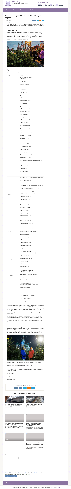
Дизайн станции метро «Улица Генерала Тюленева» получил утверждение (33, 424)
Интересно (8, 9)
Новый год (32, 9)
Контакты (8, 482)
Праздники (39, 9)
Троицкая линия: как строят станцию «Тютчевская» (12, 442)
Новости (26, 9)
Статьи (10, 20)
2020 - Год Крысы (18, 2)
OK (58, 487)
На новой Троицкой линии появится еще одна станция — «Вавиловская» (35, 406)
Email (19, 456)
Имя (6, 456)
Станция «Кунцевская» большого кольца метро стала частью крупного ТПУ (13, 406)
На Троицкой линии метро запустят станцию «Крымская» (14, 424)
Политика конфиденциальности (19, 482)
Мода (21, 9)
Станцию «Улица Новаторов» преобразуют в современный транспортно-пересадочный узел (34, 443)
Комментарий (8, 460)
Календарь (15, 9)
